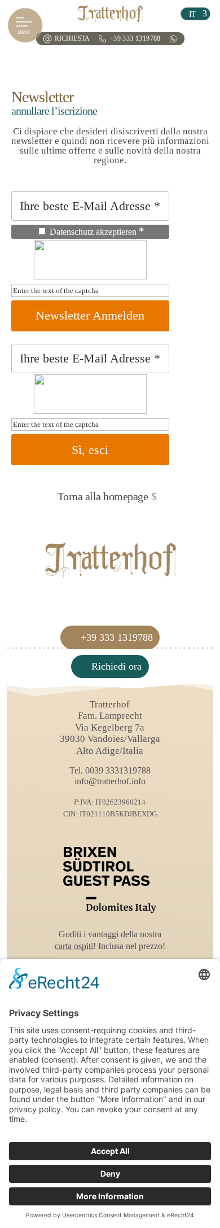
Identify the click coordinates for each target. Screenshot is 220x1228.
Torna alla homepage (103, 496)
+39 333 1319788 (135, 38)
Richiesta (72, 38)
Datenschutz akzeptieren (95, 231)
